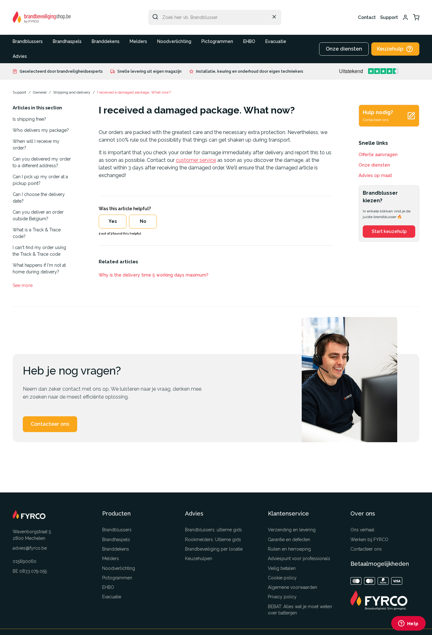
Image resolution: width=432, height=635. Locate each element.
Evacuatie (275, 41)
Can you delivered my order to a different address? (42, 162)
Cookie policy (282, 577)
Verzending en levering (292, 529)
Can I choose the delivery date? (39, 198)
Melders (138, 41)
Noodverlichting (174, 41)
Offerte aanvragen (378, 154)
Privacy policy (282, 596)
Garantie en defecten (289, 539)
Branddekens (106, 41)
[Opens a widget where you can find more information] (408, 624)
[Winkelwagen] (416, 17)
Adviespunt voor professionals (299, 558)
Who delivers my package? (41, 130)
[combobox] (214, 17)
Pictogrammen (217, 41)
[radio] (113, 222)
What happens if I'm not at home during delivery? (39, 268)
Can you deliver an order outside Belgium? (38, 215)
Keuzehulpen (198, 558)
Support (389, 17)
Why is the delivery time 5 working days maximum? (153, 275)
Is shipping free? (29, 119)
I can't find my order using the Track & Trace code (39, 251)
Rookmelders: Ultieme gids (213, 539)
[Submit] (155, 17)
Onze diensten (344, 49)
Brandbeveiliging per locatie (214, 549)
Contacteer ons (50, 424)
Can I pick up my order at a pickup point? (40, 180)
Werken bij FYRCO (369, 539)
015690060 (24, 561)
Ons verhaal (362, 529)
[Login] (405, 17)
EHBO (249, 41)
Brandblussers (28, 41)
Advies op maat (375, 175)
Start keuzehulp (389, 231)
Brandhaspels (67, 41)
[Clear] (274, 17)
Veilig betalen (282, 568)
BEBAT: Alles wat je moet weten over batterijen (300, 609)
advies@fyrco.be (30, 548)
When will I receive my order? (36, 144)
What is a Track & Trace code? (37, 233)
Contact (367, 17)
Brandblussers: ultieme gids (213, 529)
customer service (196, 160)
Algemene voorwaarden (292, 587)
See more (23, 285)
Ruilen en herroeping (289, 549)
